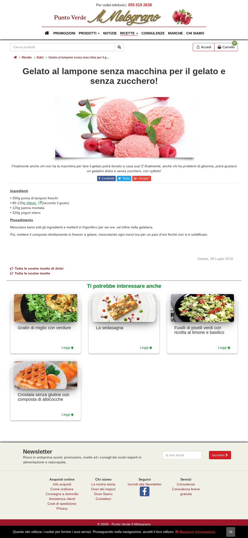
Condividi (107, 178)
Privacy (62, 508)
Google (144, 178)
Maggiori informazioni (196, 532)
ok (230, 532)
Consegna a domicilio (62, 494)
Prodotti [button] (88, 33)
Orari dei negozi (103, 489)
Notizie (110, 33)
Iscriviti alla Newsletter (145, 484)
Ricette (27, 57)
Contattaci (103, 499)
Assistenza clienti (62, 499)
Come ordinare (61, 489)
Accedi (205, 47)
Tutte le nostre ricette (32, 273)
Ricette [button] (128, 33)
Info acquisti (62, 484)
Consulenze (153, 33)
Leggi (66, 347)
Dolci (40, 57)
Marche (175, 33)
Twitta (126, 178)
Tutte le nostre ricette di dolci (39, 268)
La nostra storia (103, 484)
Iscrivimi (218, 455)
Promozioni (64, 33)
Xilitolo (31, 203)
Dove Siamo (103, 494)
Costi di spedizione (61, 504)
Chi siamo (195, 33)
